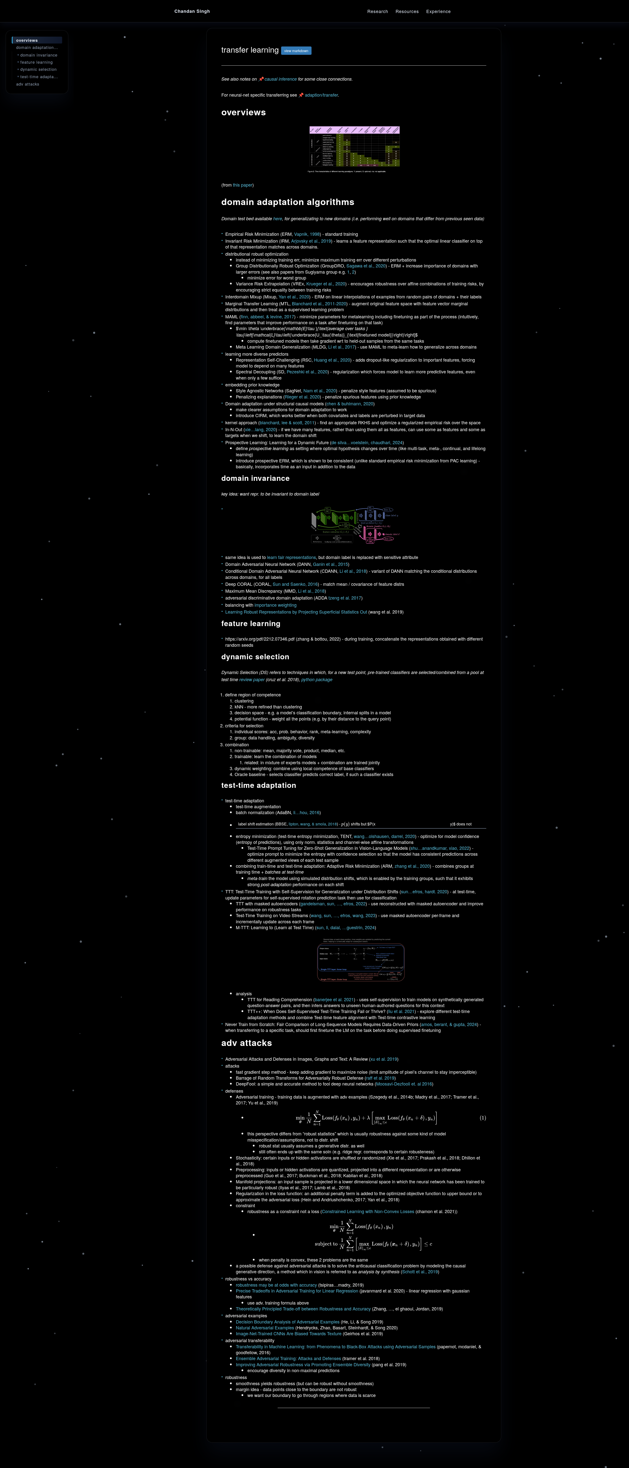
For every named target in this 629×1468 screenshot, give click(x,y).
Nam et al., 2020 (319, 390)
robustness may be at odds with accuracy (276, 1284)
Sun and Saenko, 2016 (295, 584)
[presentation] (345, 824)
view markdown (296, 50)
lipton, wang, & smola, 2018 (313, 824)
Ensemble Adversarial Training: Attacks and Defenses (288, 1358)
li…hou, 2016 (306, 812)
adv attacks (27, 84)
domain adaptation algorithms (39, 47)
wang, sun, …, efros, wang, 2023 (343, 915)
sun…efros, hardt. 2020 (424, 891)
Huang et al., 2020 (332, 359)
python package (316, 679)
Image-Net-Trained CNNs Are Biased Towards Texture (289, 1333)
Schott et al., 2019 (420, 1271)
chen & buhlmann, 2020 (350, 403)
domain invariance (38, 55)
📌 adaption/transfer (318, 94)
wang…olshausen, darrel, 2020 (384, 836)
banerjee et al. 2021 (334, 999)
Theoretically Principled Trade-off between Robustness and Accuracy (303, 1308)
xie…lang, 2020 (260, 429)
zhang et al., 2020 (412, 866)
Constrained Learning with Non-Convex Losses (368, 1211)
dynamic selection (38, 69)
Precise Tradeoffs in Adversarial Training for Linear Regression (297, 1290)
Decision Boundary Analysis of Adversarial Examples (288, 1321)
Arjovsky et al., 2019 (311, 240)
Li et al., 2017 (341, 346)
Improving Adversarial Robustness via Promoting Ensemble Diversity (303, 1364)
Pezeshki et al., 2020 (307, 371)
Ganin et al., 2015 (330, 564)
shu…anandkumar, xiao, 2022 (440, 848)
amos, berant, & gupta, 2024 (449, 1024)
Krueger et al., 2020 (325, 283)
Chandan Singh (192, 11)
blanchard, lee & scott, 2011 (287, 422)
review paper (252, 679)
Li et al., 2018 (353, 571)
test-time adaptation (40, 76)
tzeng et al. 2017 (345, 597)
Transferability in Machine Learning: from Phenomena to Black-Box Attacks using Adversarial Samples (336, 1346)
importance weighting (276, 605)
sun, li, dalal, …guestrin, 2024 (345, 927)
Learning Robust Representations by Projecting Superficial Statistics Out (296, 611)
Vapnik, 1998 (307, 234)
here (277, 218)
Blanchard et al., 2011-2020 (319, 303)
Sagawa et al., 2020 (366, 265)
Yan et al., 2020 (294, 296)
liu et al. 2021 (401, 1011)
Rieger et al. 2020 (302, 396)
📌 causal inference (277, 79)
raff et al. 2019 (380, 1077)
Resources (407, 11)
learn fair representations (291, 557)
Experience (438, 11)
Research (377, 11)
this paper (242, 184)
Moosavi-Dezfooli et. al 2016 (404, 1083)
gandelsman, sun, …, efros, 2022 (333, 903)
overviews (27, 40)
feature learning (36, 62)
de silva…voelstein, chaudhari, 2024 (366, 442)
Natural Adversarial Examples (265, 1327)
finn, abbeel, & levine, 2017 (267, 316)
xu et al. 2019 (384, 1059)
